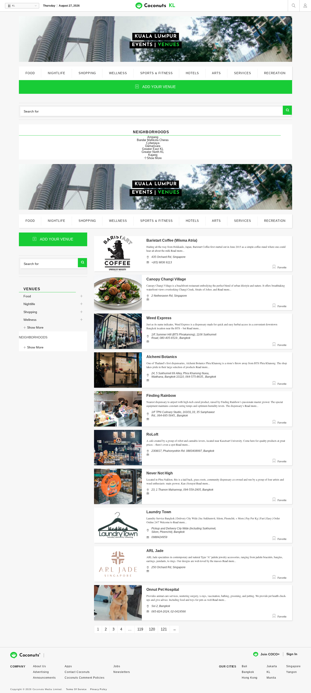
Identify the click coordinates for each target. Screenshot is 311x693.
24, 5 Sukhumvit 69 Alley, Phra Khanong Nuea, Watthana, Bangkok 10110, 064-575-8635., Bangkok (183, 375)
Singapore (293, 666)
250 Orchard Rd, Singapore (168, 567)
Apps (68, 666)
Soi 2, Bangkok (160, 606)
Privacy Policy (98, 689)
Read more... (177, 250)
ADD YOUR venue (159, 87)
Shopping (30, 312)
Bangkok (248, 672)
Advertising (41, 672)
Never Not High (159, 473)
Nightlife (29, 304)
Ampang (152, 137)
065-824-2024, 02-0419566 (168, 611)
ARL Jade (154, 551)
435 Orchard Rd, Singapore (168, 257)
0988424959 (159, 537)
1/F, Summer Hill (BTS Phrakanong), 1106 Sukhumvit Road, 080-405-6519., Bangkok (183, 336)
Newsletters (121, 672)
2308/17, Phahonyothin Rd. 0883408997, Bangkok (182, 450)
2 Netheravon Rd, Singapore (169, 295)
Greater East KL (152, 149)
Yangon (291, 672)
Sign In (291, 654)
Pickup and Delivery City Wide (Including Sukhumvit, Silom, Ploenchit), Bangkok (183, 530)
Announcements (44, 677)
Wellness (29, 320)
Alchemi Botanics (161, 357)
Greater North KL (153, 152)
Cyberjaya (152, 143)
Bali (244, 666)
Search (287, 110)
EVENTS (142, 44)
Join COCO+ (270, 654)
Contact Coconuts (77, 672)
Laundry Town (158, 512)
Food (27, 296)
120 (152, 629)
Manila (271, 677)
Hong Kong (249, 677)
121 (164, 629)
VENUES (168, 44)
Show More (154, 158)
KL (268, 672)
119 (140, 629)
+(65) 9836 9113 (161, 262)
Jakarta (272, 666)
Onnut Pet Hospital (162, 589)
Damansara (152, 146)
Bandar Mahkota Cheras (153, 140)
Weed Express (158, 318)
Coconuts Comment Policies (84, 677)
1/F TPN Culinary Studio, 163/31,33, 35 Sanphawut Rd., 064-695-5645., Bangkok (182, 414)
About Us (39, 666)
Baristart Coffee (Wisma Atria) (171, 240)
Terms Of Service (76, 689)
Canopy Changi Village (166, 279)
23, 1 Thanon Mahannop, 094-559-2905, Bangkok (182, 489)
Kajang (152, 155)
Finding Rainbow (161, 395)
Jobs (116, 666)
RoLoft (152, 434)
